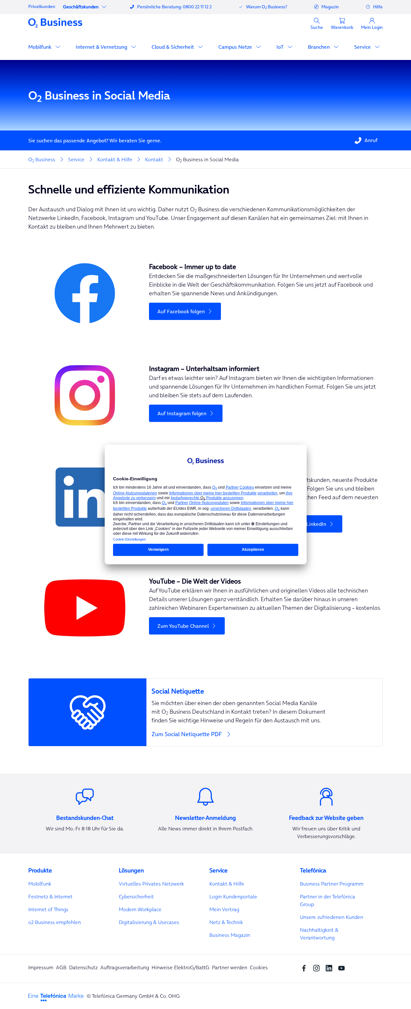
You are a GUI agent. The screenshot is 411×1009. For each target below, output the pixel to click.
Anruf (371, 140)
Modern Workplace (140, 909)
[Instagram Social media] (318, 967)
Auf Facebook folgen (181, 311)
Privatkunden (41, 6)
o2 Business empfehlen (54, 922)
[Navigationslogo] (55, 22)
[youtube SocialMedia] (343, 967)
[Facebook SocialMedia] (305, 967)
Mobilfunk (40, 46)
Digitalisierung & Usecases (149, 922)
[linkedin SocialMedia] (330, 967)
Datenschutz (83, 967)
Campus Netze (235, 46)
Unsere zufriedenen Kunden (331, 917)
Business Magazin (229, 934)
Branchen (319, 46)
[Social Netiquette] (264, 687)
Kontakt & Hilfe (226, 883)
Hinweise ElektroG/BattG (180, 967)
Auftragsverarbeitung (124, 967)
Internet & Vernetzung (102, 46)
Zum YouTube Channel (183, 625)
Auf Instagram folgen (181, 413)
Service (363, 46)
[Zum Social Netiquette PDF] (205, 712)
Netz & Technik (226, 922)
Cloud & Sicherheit (173, 46)
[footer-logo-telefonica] (55, 996)
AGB (61, 967)
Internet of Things (48, 909)
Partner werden (229, 967)
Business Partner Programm (331, 883)
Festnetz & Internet (50, 896)
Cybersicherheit (136, 896)
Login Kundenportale (233, 896)
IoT (280, 46)
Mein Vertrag (224, 909)
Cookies (259, 967)
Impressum (40, 967)
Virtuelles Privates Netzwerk (151, 883)
